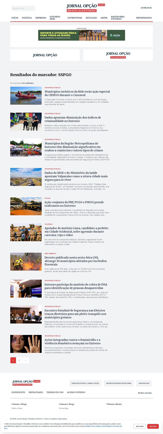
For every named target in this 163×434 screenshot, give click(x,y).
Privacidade (36, 392)
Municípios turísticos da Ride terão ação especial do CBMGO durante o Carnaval (77, 93)
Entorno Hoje (55, 18)
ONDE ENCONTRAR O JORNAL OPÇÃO (85, 383)
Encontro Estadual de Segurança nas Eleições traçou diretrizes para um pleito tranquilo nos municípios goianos (75, 314)
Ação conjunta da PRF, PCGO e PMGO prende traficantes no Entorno (74, 204)
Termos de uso (55, 392)
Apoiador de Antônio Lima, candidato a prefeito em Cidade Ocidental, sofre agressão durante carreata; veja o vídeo (76, 231)
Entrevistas (75, 18)
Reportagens (144, 18)
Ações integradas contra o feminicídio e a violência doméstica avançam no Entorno (73, 341)
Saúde (104, 18)
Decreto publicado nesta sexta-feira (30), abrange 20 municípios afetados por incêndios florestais (76, 261)
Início (14, 18)
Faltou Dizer (17, 408)
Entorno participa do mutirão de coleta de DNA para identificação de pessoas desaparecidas (76, 286)
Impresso (40, 18)
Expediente (18, 392)
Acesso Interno (76, 392)
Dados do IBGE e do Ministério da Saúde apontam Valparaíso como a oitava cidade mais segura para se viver (76, 176)
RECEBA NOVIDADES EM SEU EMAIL (118, 383)
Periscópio (63, 408)
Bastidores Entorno (117, 18)
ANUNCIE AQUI (144, 383)
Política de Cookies (93, 426)
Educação (91, 18)
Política (27, 18)
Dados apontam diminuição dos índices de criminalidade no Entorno (73, 119)
